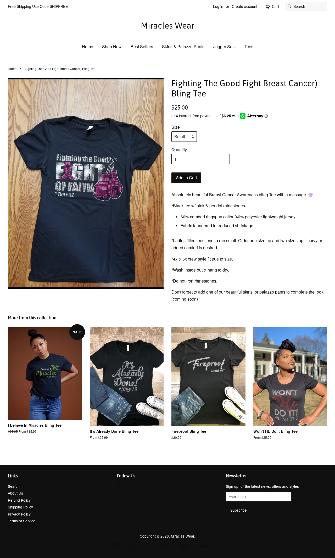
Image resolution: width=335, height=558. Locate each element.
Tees (248, 47)
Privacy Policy (19, 514)
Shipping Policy (20, 507)
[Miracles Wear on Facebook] (120, 487)
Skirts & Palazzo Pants (183, 47)
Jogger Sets (224, 47)
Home (87, 47)
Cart (275, 6)
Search (14, 486)
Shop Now (112, 47)
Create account (244, 6)
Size (175, 127)
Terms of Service (21, 520)
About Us (15, 493)
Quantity (179, 150)
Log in (218, 6)
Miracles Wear (167, 25)
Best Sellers (142, 47)
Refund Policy (19, 500)
